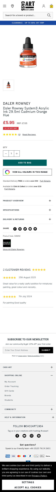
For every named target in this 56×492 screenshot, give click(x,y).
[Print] (35, 229)
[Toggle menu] (5, 6)
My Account (10, 382)
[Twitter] (25, 229)
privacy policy (22, 356)
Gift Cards (9, 391)
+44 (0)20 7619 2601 (40, 448)
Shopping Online (13, 375)
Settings (28, 482)
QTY (5, 147)
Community (10, 409)
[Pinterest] (20, 229)
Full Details (45, 181)
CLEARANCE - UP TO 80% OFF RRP (28, 23)
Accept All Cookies (28, 487)
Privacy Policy (39, 475)
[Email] (30, 229)
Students (9, 400)
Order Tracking (12, 386)
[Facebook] (15, 229)
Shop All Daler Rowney (13, 249)
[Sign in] (44, 6)
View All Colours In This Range (30, 172)
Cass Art (7, 367)
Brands (8, 395)
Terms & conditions (34, 356)
